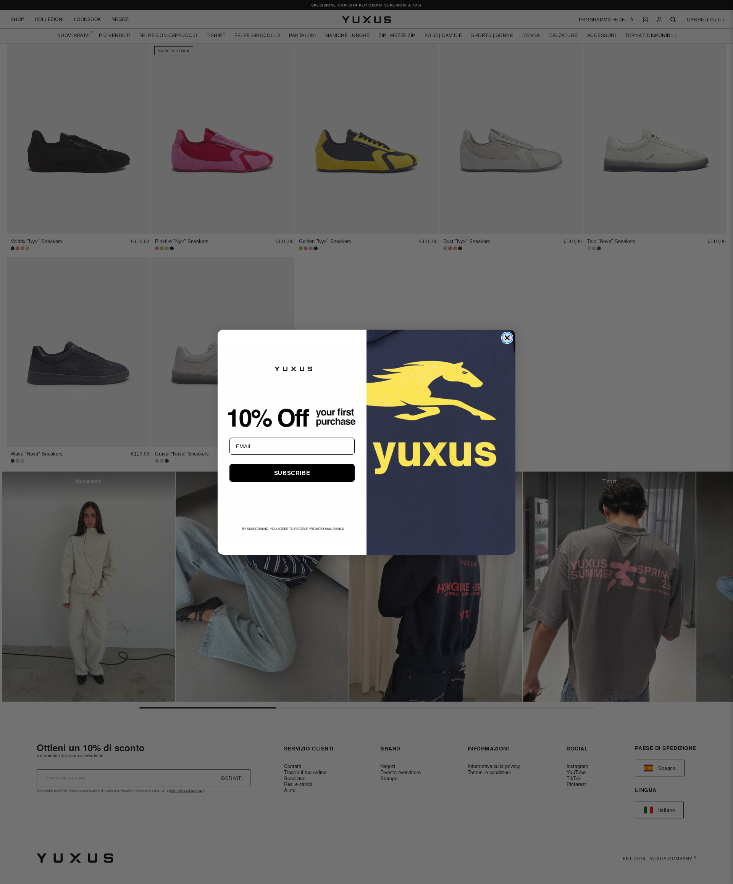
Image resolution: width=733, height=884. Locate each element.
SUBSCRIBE (292, 473)
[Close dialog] (507, 338)
